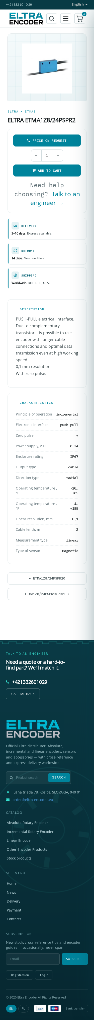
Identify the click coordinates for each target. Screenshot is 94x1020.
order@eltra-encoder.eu (33, 800)
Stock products (19, 858)
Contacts (14, 918)
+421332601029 (29, 681)
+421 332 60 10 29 (19, 4)
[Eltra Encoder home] (26, 18)
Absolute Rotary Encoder (27, 822)
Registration (20, 975)
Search (59, 777)
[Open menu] (65, 18)
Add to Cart (49, 170)
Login (44, 975)
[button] (79, 18)
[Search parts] (51, 18)
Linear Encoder (19, 840)
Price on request (50, 140)
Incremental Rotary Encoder (30, 831)
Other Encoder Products (27, 849)
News (11, 892)
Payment (14, 910)
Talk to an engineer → (55, 198)
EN (11, 1008)
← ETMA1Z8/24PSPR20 (47, 578)
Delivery (13, 901)
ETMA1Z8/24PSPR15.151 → (47, 594)
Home (12, 883)
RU (24, 1008)
